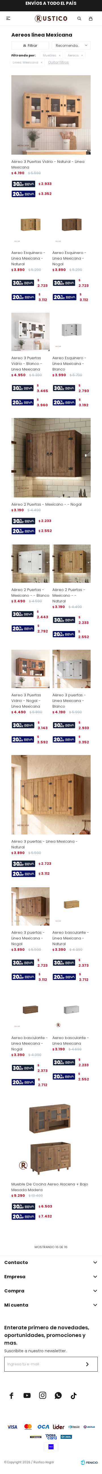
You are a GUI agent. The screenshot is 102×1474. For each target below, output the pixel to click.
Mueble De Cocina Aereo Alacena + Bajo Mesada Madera (49, 1187)
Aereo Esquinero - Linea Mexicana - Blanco (69, 363)
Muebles (49, 55)
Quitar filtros (58, 62)
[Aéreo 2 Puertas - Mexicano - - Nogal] (51, 457)
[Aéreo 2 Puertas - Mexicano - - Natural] (71, 563)
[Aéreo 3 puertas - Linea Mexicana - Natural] (51, 794)
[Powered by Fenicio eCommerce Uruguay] (89, 1462)
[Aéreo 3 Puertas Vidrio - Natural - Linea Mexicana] (51, 115)
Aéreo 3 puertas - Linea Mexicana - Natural (44, 844)
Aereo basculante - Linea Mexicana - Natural (70, 938)
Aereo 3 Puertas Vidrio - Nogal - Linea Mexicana (26, 700)
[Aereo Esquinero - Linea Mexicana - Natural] (30, 226)
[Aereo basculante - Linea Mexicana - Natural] (71, 906)
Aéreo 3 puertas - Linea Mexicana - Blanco (69, 700)
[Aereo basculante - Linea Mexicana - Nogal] (30, 1012)
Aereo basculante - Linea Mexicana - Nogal (29, 1043)
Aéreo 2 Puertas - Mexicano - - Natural (68, 595)
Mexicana (25, 62)
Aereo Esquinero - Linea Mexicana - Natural (28, 258)
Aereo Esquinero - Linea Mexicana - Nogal (69, 258)
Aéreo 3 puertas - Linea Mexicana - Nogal (28, 938)
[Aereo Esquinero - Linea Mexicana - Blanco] (71, 332)
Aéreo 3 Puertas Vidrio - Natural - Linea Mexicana (47, 164)
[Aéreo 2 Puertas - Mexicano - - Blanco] (30, 563)
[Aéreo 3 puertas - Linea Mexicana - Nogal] (30, 906)
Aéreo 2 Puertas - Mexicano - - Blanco (30, 592)
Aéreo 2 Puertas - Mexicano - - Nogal (46, 504)
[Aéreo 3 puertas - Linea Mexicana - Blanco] (71, 669)
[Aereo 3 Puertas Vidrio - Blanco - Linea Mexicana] (30, 332)
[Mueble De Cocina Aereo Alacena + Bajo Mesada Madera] (51, 1137)
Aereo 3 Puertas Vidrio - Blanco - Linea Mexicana (26, 363)
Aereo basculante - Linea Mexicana (70, 1040)
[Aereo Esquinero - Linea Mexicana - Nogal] (71, 226)
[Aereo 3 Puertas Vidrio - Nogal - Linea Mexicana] (30, 669)
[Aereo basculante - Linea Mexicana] (71, 1012)
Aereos (73, 55)
